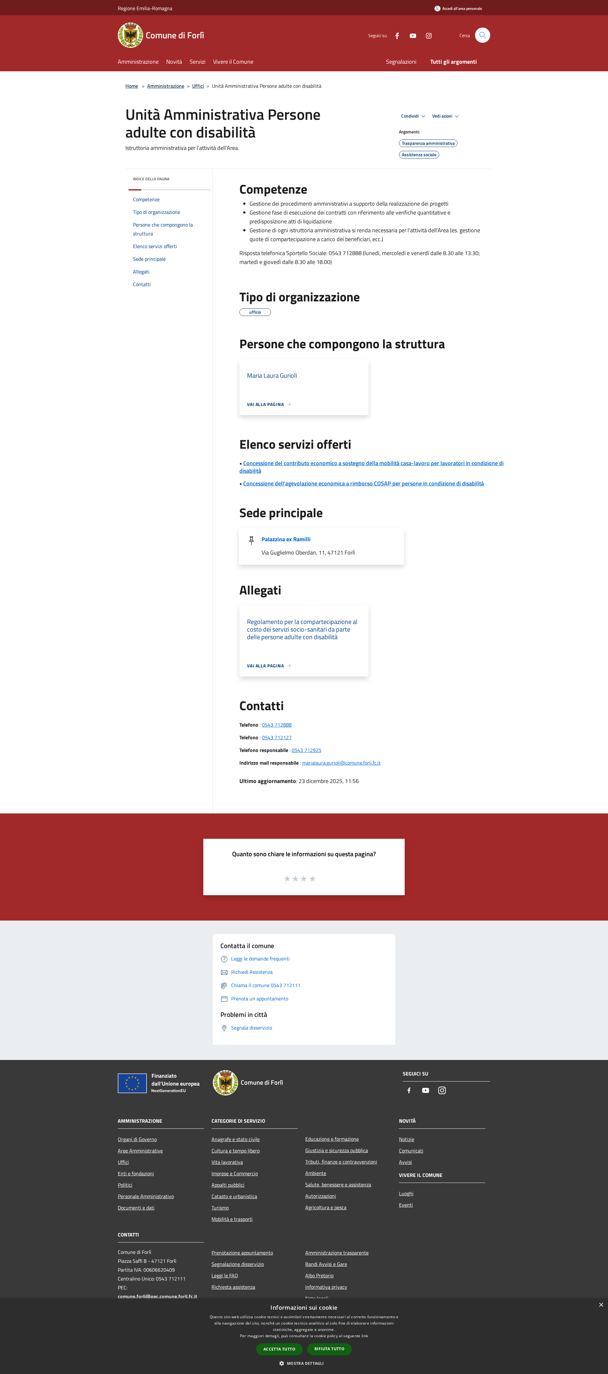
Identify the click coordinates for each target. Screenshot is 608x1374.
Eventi (406, 1205)
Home (131, 86)
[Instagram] (426, 35)
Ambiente (315, 1173)
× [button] (600, 1305)
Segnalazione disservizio (238, 1264)
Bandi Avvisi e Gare (326, 1264)
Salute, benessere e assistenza (338, 1184)
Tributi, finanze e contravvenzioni (341, 1161)
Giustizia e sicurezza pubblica (336, 1150)
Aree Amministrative (140, 1150)
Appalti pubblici (228, 1185)
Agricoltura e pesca (325, 1207)
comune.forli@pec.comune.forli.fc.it (157, 1296)
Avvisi (405, 1162)
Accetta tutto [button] (279, 1349)
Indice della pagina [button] (151, 179)
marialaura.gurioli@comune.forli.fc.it (341, 763)
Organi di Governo (137, 1139)
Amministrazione (165, 86)
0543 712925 (306, 750)
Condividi (410, 115)
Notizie (406, 1139)
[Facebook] (394, 35)
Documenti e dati (136, 1207)
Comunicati (411, 1150)
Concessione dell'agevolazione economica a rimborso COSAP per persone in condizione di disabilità (363, 483)
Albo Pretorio (319, 1275)
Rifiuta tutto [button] (329, 1349)
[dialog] (304, 1336)
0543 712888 (277, 725)
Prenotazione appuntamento (242, 1252)
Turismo (220, 1207)
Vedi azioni (442, 115)
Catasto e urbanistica (234, 1196)
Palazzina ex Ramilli (286, 539)
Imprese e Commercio (235, 1173)
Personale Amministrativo (146, 1196)
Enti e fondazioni (136, 1173)
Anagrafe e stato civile (236, 1139)
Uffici (198, 86)
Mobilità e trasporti (232, 1219)
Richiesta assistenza (233, 1287)
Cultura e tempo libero (236, 1150)
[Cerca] (482, 35)
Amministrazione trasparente (337, 1252)
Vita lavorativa (227, 1162)
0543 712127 (277, 737)
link (365, 1336)
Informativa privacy (326, 1287)
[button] (304, 1363)
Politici (125, 1185)
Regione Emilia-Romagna (145, 8)
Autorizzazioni (320, 1196)
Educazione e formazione (332, 1139)
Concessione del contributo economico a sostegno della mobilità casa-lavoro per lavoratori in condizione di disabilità (371, 467)
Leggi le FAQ (225, 1275)
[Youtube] (410, 35)
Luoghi (406, 1193)
